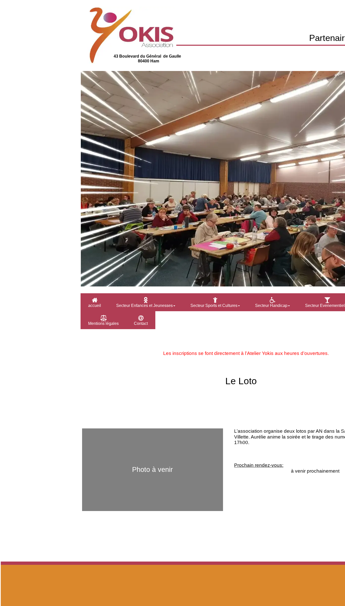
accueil (94, 305)
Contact (141, 323)
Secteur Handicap (271, 305)
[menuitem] (95, 302)
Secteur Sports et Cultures (213, 305)
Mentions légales (103, 323)
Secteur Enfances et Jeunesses (144, 305)
